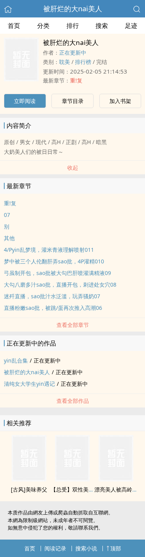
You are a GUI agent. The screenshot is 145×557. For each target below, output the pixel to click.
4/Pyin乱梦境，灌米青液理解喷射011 (49, 249)
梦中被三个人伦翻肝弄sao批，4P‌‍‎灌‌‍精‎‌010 (54, 261)
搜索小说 (86, 548)
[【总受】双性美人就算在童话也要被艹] (72, 479)
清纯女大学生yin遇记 (29, 383)
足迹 (131, 25)
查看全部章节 (72, 324)
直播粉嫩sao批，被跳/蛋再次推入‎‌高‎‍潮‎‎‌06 (53, 307)
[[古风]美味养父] (29, 479)
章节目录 (73, 101)
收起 (72, 167)
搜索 (102, 25)
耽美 (64, 61)
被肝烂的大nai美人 (72, 8)
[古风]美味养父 (29, 489)
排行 (73, 25)
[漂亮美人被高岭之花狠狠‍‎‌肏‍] (116, 479)
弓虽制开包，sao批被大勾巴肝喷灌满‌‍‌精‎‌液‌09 (57, 273)
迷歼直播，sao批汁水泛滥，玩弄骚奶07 (52, 296)
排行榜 (83, 61)
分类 (43, 25)
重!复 (76, 80)
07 (7, 214)
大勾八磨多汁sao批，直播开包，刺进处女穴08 (60, 284)
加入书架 (120, 101)
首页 (14, 25)
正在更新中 (72, 52)
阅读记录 (55, 548)
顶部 (115, 548)
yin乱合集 (16, 360)
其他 (9, 238)
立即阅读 (25, 101)
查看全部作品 (72, 400)
